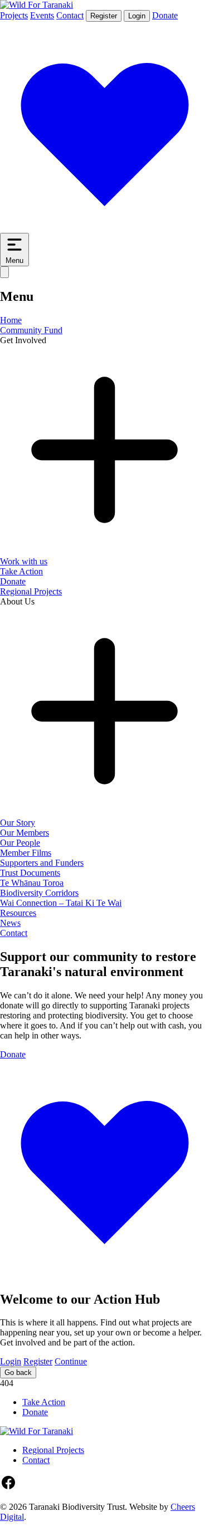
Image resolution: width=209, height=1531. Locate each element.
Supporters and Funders (42, 862)
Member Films (25, 852)
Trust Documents (30, 872)
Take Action (21, 571)
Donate (13, 581)
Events (42, 15)
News (10, 923)
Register (103, 16)
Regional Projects (31, 591)
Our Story (17, 822)
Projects (14, 15)
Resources (18, 913)
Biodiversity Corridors (39, 893)
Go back (18, 1372)
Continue (71, 1361)
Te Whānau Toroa (32, 883)
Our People (20, 842)
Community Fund (31, 330)
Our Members (24, 832)
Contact (70, 15)
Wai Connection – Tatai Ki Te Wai (60, 903)
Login (136, 16)
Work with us (23, 561)
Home (11, 320)
